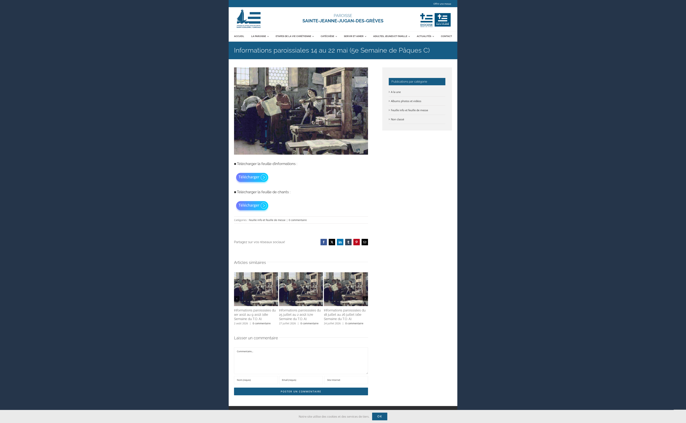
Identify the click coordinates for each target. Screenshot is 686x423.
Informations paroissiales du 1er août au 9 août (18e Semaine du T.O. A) (255, 314)
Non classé (397, 119)
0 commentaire (298, 220)
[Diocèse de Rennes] (435, 13)
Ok (379, 416)
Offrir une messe (442, 3)
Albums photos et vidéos (406, 101)
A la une (396, 92)
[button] (236, 298)
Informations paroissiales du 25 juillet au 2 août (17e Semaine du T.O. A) (300, 314)
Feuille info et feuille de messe (267, 220)
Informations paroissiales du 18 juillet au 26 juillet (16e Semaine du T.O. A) (345, 314)
